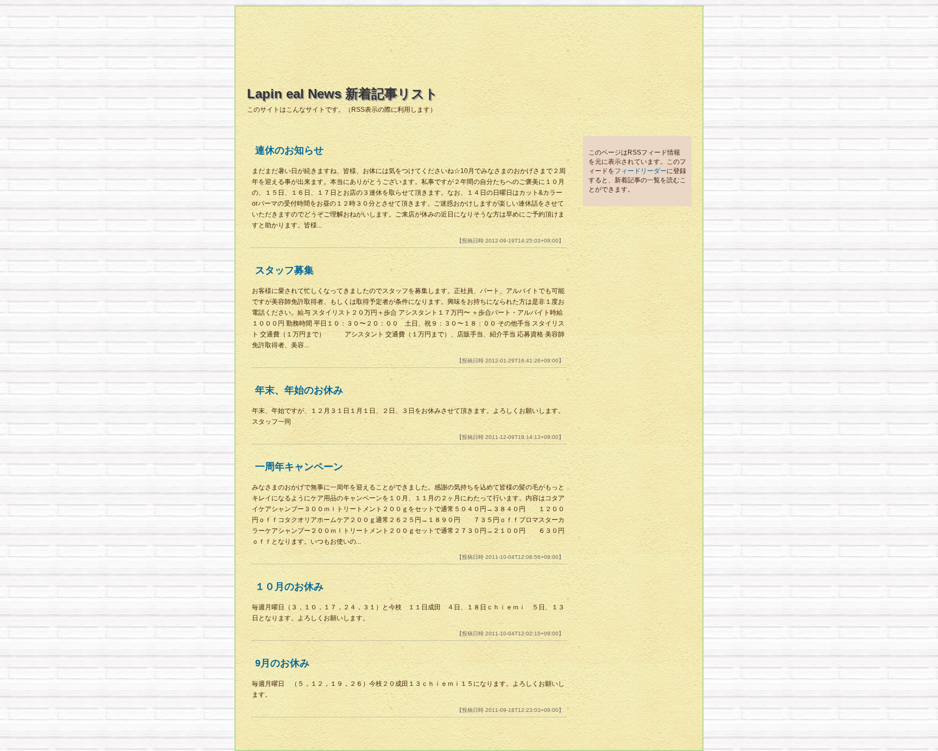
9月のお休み (282, 663)
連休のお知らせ (289, 150)
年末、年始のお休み (299, 390)
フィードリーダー (640, 171)
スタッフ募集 (284, 270)
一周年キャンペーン (299, 466)
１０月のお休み (289, 586)
